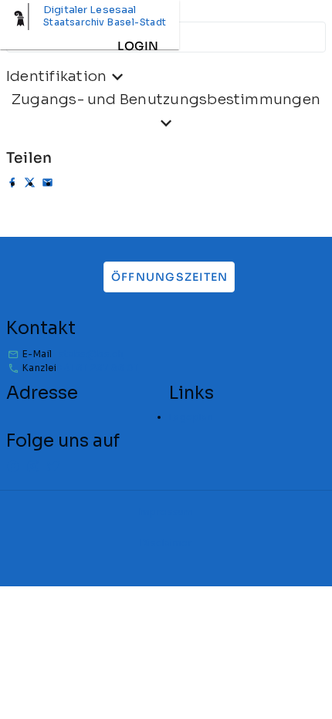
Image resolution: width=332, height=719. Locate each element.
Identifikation (56, 76)
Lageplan (191, 417)
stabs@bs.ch (91, 354)
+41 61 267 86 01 (98, 367)
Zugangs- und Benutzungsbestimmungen (166, 99)
